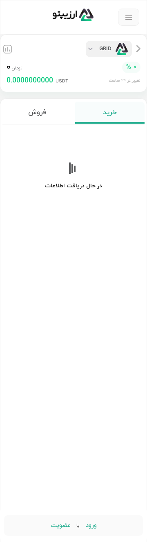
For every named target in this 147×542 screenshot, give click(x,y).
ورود (90, 525)
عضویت (61, 525)
